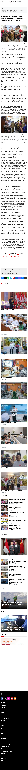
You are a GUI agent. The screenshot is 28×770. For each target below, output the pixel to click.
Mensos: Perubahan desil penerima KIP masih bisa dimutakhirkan (13, 354)
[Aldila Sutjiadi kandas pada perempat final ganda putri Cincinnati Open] (4, 508)
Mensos (6, 283)
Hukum (3, 720)
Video (2, 611)
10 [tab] (23, 633)
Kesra (9, 8)
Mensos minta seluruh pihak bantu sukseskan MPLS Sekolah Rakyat (13, 376)
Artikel (2, 725)
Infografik (4, 634)
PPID (2, 760)
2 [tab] (12, 610)
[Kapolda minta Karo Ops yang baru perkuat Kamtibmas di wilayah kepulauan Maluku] (4, 501)
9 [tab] (21, 633)
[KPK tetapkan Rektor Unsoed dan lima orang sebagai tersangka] (4, 574)
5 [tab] (18, 610)
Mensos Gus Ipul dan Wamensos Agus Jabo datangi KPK (13, 467)
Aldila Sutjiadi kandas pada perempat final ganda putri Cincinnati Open (16, 507)
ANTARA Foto (4, 756)
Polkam (3, 733)
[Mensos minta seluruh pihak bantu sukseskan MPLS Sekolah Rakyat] (14, 367)
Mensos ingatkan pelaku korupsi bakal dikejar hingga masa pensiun (13, 399)
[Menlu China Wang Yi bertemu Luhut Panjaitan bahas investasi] (14, 546)
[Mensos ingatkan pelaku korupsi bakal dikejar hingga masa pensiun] (14, 390)
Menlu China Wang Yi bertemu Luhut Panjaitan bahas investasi (13, 555)
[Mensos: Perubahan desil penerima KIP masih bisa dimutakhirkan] (14, 345)
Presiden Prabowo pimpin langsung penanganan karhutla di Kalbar (17, 568)
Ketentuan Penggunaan (7, 744)
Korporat (3, 758)
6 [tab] (15, 633)
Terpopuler (4, 495)
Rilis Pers (3, 738)
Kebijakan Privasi (5, 746)
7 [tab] (17, 633)
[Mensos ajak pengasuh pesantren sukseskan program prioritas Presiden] (14, 413)
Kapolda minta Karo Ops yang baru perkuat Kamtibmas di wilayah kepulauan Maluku (17, 501)
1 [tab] (10, 610)
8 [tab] (19, 633)
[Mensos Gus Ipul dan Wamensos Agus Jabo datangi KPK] (14, 458)
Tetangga (3, 731)
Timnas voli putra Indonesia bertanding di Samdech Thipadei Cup (17, 514)
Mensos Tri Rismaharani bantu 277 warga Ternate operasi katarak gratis (12, 11)
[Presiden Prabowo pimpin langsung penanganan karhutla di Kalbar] (4, 568)
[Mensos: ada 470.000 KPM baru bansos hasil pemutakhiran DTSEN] (14, 435)
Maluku (3, 715)
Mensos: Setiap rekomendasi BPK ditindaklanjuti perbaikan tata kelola (11, 331)
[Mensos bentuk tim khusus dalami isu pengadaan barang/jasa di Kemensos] (14, 480)
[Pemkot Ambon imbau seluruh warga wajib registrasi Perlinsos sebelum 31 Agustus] (4, 521)
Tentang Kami (4, 748)
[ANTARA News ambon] (15, 1)
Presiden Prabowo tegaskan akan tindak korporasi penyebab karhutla (17, 561)
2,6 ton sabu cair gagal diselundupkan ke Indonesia (12, 682)
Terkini (3, 702)
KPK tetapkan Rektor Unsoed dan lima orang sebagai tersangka (17, 574)
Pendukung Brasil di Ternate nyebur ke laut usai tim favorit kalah (12, 604)
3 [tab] (14, 610)
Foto (2, 588)
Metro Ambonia (5, 718)
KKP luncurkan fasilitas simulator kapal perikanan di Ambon (13, 628)
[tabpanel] (14, 600)
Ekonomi (3, 723)
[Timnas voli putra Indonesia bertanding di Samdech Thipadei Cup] (4, 514)
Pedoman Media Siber (6, 751)
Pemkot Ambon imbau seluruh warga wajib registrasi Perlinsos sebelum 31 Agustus (17, 520)
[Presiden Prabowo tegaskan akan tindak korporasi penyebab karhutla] (4, 561)
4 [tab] (16, 610)
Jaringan (3, 741)
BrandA (3, 753)
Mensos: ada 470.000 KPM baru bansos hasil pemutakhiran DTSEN (13, 444)
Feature (3, 735)
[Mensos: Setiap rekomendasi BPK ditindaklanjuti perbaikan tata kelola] (14, 322)
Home (5, 8)
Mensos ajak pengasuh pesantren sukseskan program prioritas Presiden (13, 421)
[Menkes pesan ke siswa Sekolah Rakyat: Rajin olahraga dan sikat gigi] (14, 300)
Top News (4, 534)
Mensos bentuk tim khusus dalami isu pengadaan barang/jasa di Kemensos (11, 489)
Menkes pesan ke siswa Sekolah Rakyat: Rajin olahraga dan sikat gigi (13, 308)
